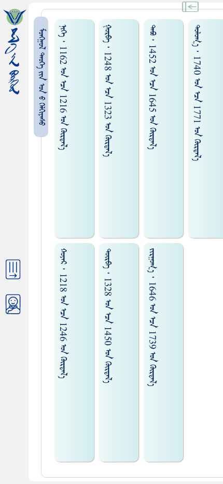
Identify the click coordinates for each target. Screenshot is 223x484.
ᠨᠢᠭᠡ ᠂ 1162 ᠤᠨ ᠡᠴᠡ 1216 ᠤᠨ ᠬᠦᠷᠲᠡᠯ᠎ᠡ (63, 87)
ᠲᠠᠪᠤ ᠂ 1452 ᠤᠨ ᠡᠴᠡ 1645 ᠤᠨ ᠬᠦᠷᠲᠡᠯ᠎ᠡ (152, 87)
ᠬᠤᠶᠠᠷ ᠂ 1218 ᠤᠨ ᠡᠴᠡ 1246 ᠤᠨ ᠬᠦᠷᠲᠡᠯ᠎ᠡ (63, 313)
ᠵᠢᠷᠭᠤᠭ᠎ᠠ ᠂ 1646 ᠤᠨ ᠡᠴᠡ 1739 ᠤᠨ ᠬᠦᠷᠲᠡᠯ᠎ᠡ (152, 317)
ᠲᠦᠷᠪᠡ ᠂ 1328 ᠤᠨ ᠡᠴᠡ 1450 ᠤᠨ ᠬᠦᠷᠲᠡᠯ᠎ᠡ (108, 315)
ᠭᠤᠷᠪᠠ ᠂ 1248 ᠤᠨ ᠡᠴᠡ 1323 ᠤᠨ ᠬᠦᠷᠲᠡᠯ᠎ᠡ (108, 90)
